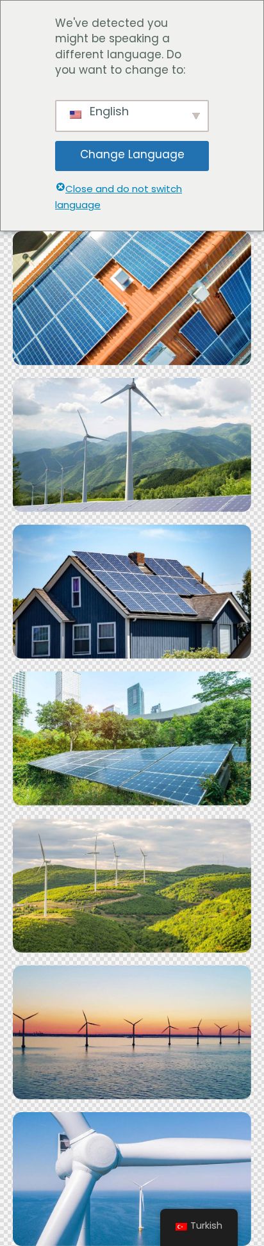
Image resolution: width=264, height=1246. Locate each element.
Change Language (132, 155)
